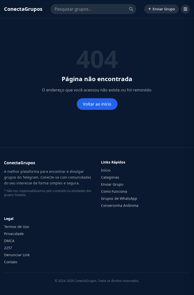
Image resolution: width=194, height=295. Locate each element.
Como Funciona (114, 191)
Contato (10, 261)
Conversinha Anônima (119, 205)
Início (105, 170)
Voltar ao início (97, 104)
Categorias (110, 177)
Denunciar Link (17, 254)
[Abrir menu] (185, 9)
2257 (8, 247)
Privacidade (14, 233)
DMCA (9, 240)
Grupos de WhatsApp (119, 198)
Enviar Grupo (164, 9)
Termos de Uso (16, 226)
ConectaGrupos (23, 9)
